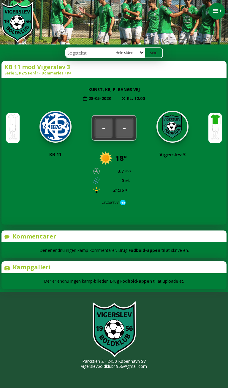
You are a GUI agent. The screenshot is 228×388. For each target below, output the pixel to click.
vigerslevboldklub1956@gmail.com (114, 366)
